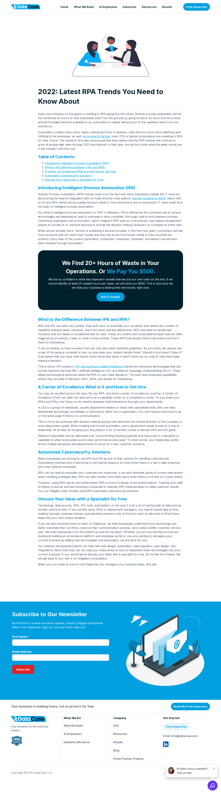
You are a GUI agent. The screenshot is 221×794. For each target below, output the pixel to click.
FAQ (116, 725)
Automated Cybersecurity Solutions (68, 175)
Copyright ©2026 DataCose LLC (31, 772)
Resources (149, 7)
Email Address (22, 651)
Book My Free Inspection (190, 706)
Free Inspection (196, 7)
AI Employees (108, 7)
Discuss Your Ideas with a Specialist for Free (74, 179)
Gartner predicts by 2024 (148, 198)
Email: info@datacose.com (180, 736)
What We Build (84, 7)
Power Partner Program (128, 758)
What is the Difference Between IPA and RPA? (75, 167)
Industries (129, 7)
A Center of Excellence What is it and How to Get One (80, 171)
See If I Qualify (110, 297)
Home (64, 7)
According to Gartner (96, 136)
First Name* (20, 636)
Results (167, 7)
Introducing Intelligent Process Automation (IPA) (77, 163)
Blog (116, 750)
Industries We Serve (77, 742)
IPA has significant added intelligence (99, 366)
